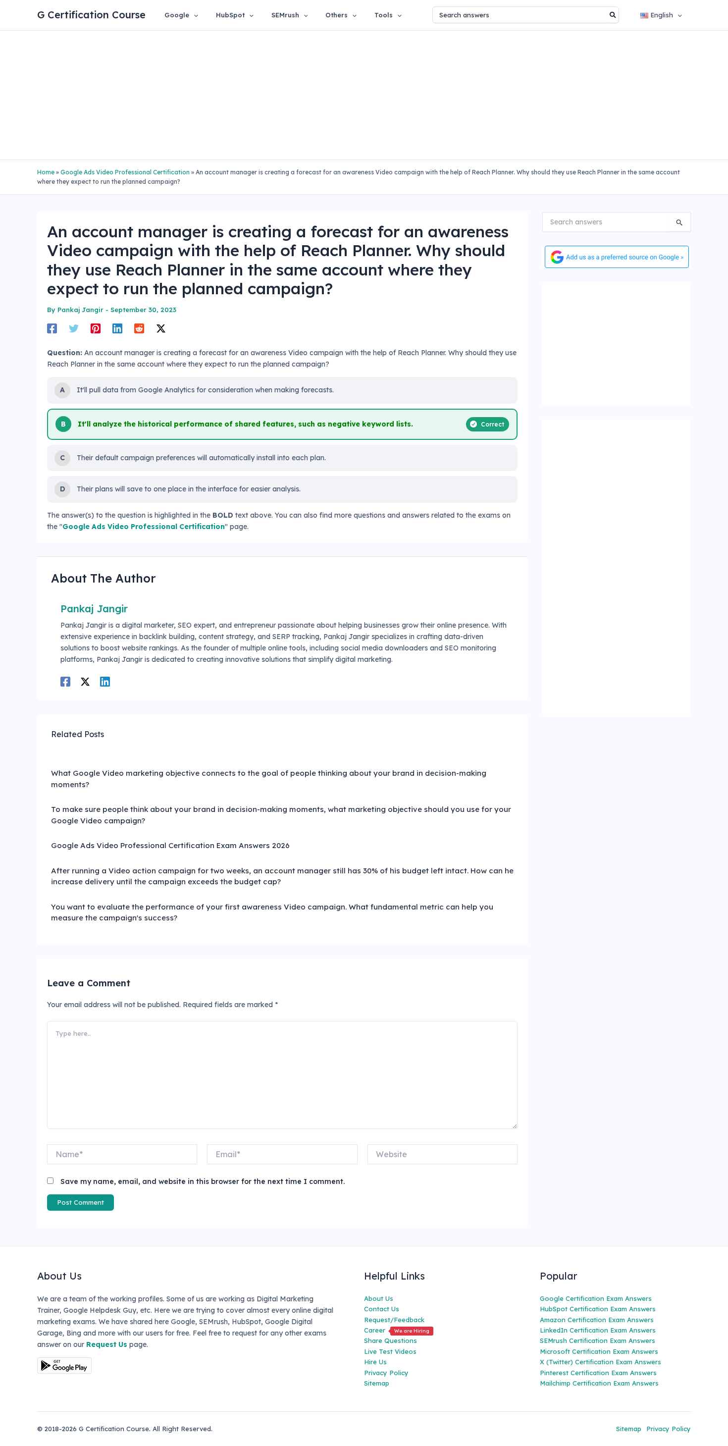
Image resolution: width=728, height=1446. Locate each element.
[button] (193, 15)
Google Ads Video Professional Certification (125, 172)
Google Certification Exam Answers (596, 1298)
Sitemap (376, 1383)
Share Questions (390, 1340)
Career (396, 1330)
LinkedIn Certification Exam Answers (598, 1330)
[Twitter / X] (161, 328)
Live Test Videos (390, 1351)
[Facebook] (52, 328)
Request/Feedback (394, 1320)
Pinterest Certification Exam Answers (598, 1373)
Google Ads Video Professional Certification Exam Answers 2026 (170, 845)
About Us (378, 1298)
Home (45, 172)
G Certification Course (91, 14)
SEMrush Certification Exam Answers (597, 1340)
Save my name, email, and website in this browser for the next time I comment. (202, 1181)
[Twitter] (74, 328)
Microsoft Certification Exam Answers (599, 1351)
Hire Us (375, 1362)
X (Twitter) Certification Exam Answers (600, 1362)
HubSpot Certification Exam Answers (598, 1309)
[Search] (613, 15)
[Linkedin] (117, 328)
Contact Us (381, 1309)
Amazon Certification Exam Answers (597, 1320)
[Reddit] (139, 328)
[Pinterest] (96, 328)
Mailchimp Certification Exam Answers (599, 1383)
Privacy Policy (386, 1373)
